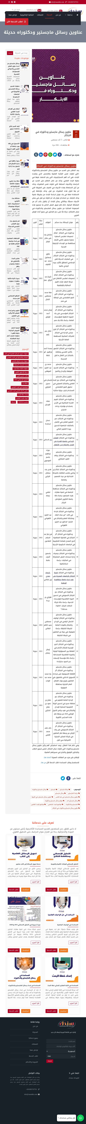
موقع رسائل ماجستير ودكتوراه (54, 801)
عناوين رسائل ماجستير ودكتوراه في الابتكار (65, 808)
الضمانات (40, 15)
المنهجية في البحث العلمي (20, 387)
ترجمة (13, 402)
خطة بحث (25, 383)
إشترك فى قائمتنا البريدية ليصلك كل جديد (63, 1032)
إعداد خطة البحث (23, 394)
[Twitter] (11, 2)
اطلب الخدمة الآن (15, 21)
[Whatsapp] (50, 154)
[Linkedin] (41, 154)
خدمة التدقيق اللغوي (21, 372)
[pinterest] (45, 154)
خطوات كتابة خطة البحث (20, 368)
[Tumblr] (36, 154)
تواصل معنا (13, 15)
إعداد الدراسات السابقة (21, 365)
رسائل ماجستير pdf (72, 801)
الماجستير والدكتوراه (72, 804)
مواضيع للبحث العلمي (37, 804)
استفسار (63, 889)
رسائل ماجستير (59, 793)
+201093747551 (72, 2)
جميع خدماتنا (33, 1038)
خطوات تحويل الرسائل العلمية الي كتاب (16, 354)
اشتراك (50, 1061)
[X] (63, 778)
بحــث (10, 53)
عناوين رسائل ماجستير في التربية (42, 797)
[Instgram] (9, 2)
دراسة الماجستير (73, 793)
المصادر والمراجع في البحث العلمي (17, 357)
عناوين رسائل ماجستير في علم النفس (67, 797)
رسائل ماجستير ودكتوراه (39, 789)
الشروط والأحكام (32, 1062)
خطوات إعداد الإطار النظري (20, 361)
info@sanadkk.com (58, 2)
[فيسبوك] (68, 778)
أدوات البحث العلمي (22, 398)
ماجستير (53, 789)
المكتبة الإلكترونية (27, 15)
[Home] (77, 15)
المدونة (49, 14)
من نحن (58, 15)
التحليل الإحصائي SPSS (21, 380)
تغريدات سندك (74, 1078)
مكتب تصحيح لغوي (22, 376)
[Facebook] (14, 2)
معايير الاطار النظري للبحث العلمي (18, 391)
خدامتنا (69, 15)
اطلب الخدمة (51, 889)
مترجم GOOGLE (23, 402)
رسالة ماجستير (64, 789)
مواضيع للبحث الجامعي (55, 804)
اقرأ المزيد (73, 881)
